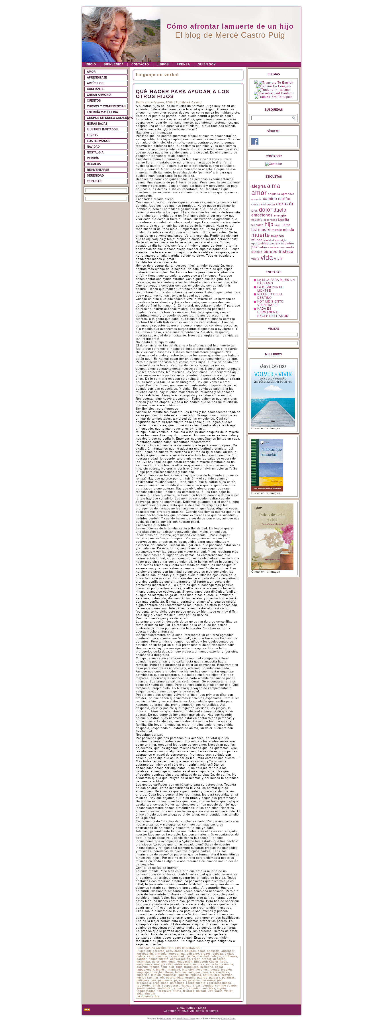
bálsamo (193, 953)
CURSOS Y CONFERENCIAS (106, 106)
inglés (160, 969)
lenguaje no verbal (150, 972)
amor (201, 951)
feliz (164, 967)
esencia (227, 964)
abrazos (158, 951)
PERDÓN (93, 158)
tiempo (271, 251)
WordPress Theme (186, 1018)
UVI (210, 991)
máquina (194, 972)
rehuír (156, 985)
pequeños (165, 980)
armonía (161, 953)
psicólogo (177, 983)
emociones (144, 964)
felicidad (257, 225)
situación (180, 988)
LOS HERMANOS (98, 141)
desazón (219, 959)
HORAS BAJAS (97, 123)
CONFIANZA (95, 89)
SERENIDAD (95, 175)
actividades (174, 951)
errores (198, 964)
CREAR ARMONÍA (99, 94)
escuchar (213, 964)
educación (184, 961)
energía (280, 215)
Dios (254, 210)
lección (226, 969)
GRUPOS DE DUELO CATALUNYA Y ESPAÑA (107, 118)
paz (153, 980)
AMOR (91, 71)
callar (229, 953)
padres (202, 977)
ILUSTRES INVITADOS (102, 129)
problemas (160, 983)
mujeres (277, 236)
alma (273, 186)
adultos (190, 951)
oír (162, 977)
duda (172, 961)
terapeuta (164, 991)
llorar (169, 972)
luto (178, 972)
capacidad (176, 956)
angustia (213, 951)
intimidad (173, 969)
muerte (183, 975)
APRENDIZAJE (97, 77)
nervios (227, 975)
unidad (201, 991)
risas (197, 985)
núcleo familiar (147, 977)
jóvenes (202, 969)
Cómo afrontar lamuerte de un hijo (230, 26)
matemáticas (219, 972)
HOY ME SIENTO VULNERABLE (270, 303)
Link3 (202, 1007)
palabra (214, 977)
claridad (203, 956)
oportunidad (175, 977)
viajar (228, 991)
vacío (219, 991)
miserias (143, 975)
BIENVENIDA (114, 64)
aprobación (145, 953)
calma (141, 956)
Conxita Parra (228, 1018)
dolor (156, 961)
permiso (180, 980)
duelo (280, 210)
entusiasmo (183, 964)
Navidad (269, 240)
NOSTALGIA (95, 152)
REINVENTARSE (98, 169)
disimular (143, 961)
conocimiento (158, 959)
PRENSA (183, 64)
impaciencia (145, 969)
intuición (188, 969)
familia (155, 967)
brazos (206, 953)
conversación (180, 959)
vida (140, 993)
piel (220, 980)
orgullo (190, 977)
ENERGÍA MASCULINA (102, 112)
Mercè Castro (191, 102)
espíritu (142, 967)
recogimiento (195, 983)
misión (156, 975)
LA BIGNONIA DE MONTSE (270, 288)
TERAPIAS (94, 181)
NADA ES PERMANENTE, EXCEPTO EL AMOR (272, 312)
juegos (214, 969)
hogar (219, 967)
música (196, 975)
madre (264, 229)
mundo (256, 240)
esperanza (270, 219)
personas (208, 980)
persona (194, 980)
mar (205, 972)
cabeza (218, 953)
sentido (208, 985)
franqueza (191, 967)
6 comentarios (148, 996)
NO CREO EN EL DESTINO (270, 296)
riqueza (186, 985)
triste (177, 991)
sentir (290, 247)
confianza (230, 956)
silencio (256, 252)
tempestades (146, 991)
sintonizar (164, 988)
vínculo (150, 993)
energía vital (163, 964)
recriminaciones (219, 983)
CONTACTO (140, 64)
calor (151, 956)
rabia (263, 247)
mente (277, 230)
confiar (142, 959)
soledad (195, 988)
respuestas (170, 985)
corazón (285, 203)
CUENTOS (94, 100)
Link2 (191, 1007)
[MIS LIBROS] (273, 425)
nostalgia (281, 240)
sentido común (226, 985)
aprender (228, 951)
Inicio (91, 64)
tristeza (188, 991)
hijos (278, 225)
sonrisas (208, 988)
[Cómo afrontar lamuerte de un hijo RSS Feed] (86, 1009)
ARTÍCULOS (95, 83)
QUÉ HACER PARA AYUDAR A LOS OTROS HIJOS (182, 94)
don (164, 961)
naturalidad (211, 975)
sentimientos (146, 988)
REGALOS (94, 164)
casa (254, 204)
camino (161, 956)
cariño (190, 956)
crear (196, 959)
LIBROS (163, 64)
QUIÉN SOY (207, 64)
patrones (143, 980)
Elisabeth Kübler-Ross (210, 961)
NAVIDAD (93, 146)
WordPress (165, 1018)
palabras (228, 977)
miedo (288, 230)
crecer (206, 959)
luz (184, 972)
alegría (258, 186)
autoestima (176, 953)
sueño (221, 988)
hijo (269, 224)
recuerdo (143, 985)
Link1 (181, 1007)
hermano (206, 967)
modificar (170, 975)
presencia (144, 983)
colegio (216, 956)
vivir (278, 258)
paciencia (277, 243)
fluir (179, 967)
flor (171, 967)
